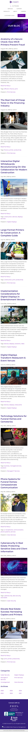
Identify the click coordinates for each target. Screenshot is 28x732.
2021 (20, 693)
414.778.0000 (15, 6)
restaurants (18, 405)
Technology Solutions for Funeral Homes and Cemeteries (14, 419)
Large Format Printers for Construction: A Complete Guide (12, 233)
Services (10, 8)
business (6, 466)
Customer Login (9, 15)
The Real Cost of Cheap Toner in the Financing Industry (13, 103)
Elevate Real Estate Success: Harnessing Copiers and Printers (11, 612)
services (3, 218)
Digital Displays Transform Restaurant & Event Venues (13, 358)
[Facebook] (11, 706)
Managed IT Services (13, 471)
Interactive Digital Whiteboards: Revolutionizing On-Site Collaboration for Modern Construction (14, 167)
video (22, 343)
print (16, 89)
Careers (23, 11)
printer (11, 150)
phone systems (5, 532)
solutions (17, 343)
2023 (2, 693)
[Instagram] (15, 706)
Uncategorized (5, 682)
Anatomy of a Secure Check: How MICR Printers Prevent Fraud (13, 42)
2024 (20, 690)
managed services (15, 466)
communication (18, 530)
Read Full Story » (6, 85)
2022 (11, 693)
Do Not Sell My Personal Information (18, 730)
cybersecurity (8, 595)
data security (17, 595)
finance (12, 89)
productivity (17, 150)
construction (8, 216)
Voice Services (11, 535)
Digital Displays (12, 222)
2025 (11, 690)
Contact (21, 15)
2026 (2, 690)
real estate (4, 597)
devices (14, 216)
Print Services (11, 92)
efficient (6, 89)
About (15, 11)
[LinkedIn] (13, 706)
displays (20, 216)
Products (7, 11)
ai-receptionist (8, 530)
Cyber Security (11, 601)
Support (19, 8)
